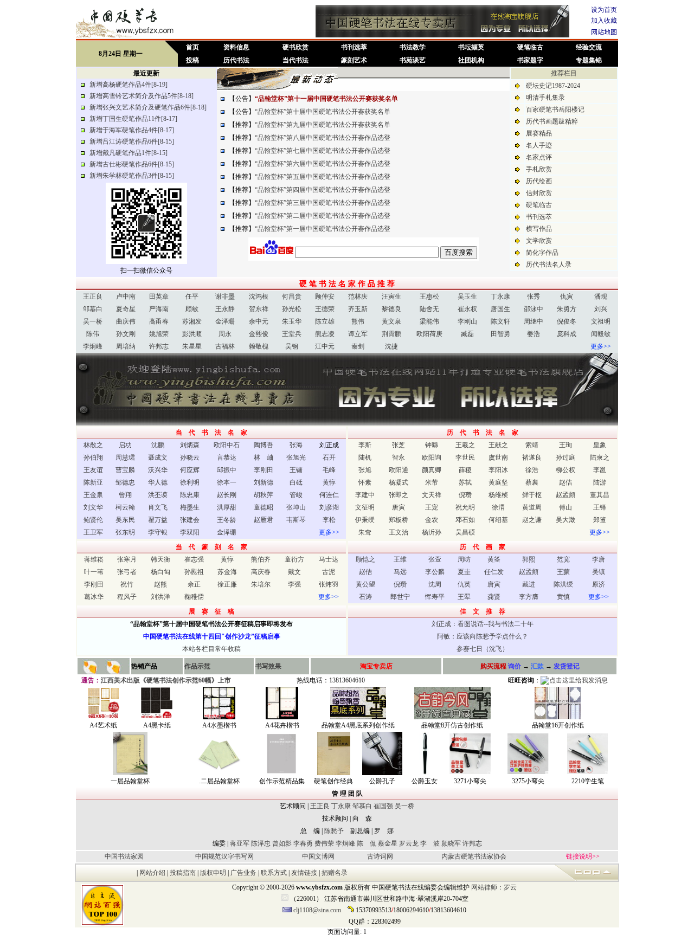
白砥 (296, 482)
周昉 (464, 559)
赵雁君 (263, 520)
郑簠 (599, 520)
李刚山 (467, 321)
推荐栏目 (564, 73)
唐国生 (500, 309)
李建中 (365, 495)
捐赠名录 (335, 872)
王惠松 (429, 296)
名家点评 (539, 157)
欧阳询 (431, 457)
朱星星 (192, 346)
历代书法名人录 (548, 264)
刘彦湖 (329, 507)
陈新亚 (93, 482)
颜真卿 (431, 470)
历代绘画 (539, 181)
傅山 (565, 507)
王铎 (599, 507)
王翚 (464, 597)
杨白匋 (160, 572)
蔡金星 (387, 843)
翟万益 (158, 520)
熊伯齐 (261, 559)
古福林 (225, 346)
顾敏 (191, 309)
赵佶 (565, 482)
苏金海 (227, 572)
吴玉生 (467, 296)
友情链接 (303, 872)
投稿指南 (183, 872)
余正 (194, 584)
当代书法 (295, 60)
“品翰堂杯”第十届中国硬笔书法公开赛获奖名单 (322, 111)
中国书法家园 (124, 856)
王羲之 (465, 445)
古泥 (328, 572)
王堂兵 (291, 334)
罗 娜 (384, 831)
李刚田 (263, 470)
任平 (191, 296)
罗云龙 (409, 843)
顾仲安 (325, 296)
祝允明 (465, 507)
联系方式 (274, 872)
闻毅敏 (601, 334)
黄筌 (493, 559)
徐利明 (190, 482)
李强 (294, 584)
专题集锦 (589, 60)
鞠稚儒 (194, 597)
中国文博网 (318, 856)
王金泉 (93, 495)
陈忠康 (190, 495)
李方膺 (528, 597)
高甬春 (159, 321)
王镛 (296, 470)
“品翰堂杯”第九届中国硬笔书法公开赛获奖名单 (322, 124)
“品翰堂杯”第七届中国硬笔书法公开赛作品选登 (322, 150)
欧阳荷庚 (429, 334)
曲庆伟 (126, 321)
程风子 (127, 597)
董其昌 (599, 495)
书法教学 (413, 47)
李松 (329, 520)
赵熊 (160, 584)
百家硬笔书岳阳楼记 (555, 109)
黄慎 (563, 597)
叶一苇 (94, 572)
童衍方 (294, 559)
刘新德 (263, 482)
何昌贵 (291, 296)
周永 (225, 334)
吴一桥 (92, 321)
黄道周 (532, 507)
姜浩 (533, 334)
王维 (400, 559)
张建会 (190, 520)
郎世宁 (400, 597)
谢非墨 (225, 296)
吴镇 (598, 572)
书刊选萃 (354, 47)
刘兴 (600, 309)
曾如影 (282, 843)
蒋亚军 (239, 843)
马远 (400, 572)
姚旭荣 (159, 334)
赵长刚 (226, 495)
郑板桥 (398, 520)
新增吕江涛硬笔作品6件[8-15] (131, 141)
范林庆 (358, 296)
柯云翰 (125, 507)
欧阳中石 (227, 445)
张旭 (364, 470)
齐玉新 (358, 309)
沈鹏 (157, 445)
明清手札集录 (545, 97)
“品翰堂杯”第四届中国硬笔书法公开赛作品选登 (322, 190)
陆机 (364, 457)
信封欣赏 (539, 193)
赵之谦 (532, 520)
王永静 (225, 309)
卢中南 (126, 296)
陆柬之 (599, 457)
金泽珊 (225, 321)
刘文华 (93, 507)
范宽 (563, 559)
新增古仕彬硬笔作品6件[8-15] (131, 164)
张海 (296, 445)
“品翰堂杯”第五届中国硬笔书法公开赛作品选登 (322, 177)
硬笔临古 (530, 47)
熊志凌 (325, 334)
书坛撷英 (471, 47)
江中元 (325, 346)
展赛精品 (539, 133)
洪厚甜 (226, 507)
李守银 (158, 532)
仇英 (464, 584)
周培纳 (126, 346)
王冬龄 (226, 520)
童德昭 (263, 507)
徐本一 (226, 482)
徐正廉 (227, 584)
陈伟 (92, 334)
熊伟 (357, 321)
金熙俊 (258, 334)
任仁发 (494, 572)
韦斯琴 (296, 520)
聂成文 (158, 457)
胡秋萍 (263, 495)
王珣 (565, 445)
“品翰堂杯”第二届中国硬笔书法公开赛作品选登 (322, 216)
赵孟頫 (565, 495)
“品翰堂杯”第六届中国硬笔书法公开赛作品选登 (322, 163)
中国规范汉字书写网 (224, 856)
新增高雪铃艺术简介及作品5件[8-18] (141, 96)
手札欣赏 (539, 169)
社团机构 (471, 60)
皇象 (599, 445)
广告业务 (243, 872)
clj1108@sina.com (317, 910)
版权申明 (214, 872)
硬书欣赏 (295, 47)
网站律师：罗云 (494, 887)
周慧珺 (125, 457)
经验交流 (589, 47)
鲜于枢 (532, 495)
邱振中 (226, 470)
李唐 (598, 559)
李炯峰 (92, 346)
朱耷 (364, 532)
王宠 (431, 507)
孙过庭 (565, 457)
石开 (329, 457)
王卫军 (93, 532)
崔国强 (383, 806)
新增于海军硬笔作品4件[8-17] (131, 130)
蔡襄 (531, 482)
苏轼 (465, 482)
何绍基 (498, 520)
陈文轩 (500, 321)
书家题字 (530, 60)
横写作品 (539, 229)
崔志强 (194, 559)
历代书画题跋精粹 (552, 121)
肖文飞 (158, 507)
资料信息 (236, 47)
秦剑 (357, 346)
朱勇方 (566, 309)
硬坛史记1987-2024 (553, 85)
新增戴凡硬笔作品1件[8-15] (128, 153)
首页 (192, 47)
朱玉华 (291, 321)
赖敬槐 (258, 346)
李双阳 (190, 532)
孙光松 (291, 309)
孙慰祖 (194, 572)
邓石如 (465, 520)
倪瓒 (465, 495)
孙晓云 (190, 457)
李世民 (465, 457)
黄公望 (365, 584)
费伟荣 (324, 843)
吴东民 (125, 520)
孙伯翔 (93, 457)
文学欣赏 (539, 240)
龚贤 (493, 597)
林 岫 (263, 457)
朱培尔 (261, 584)
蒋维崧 (94, 559)
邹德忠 (125, 482)
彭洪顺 (192, 334)
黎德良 (391, 309)
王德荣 (325, 309)
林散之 (93, 445)
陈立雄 (325, 321)
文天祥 (431, 495)
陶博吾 (263, 445)
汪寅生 (391, 296)
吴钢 (291, 346)
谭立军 (358, 334)
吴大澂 (565, 520)
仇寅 (566, 296)
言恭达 (226, 457)
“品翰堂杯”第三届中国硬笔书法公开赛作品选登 (322, 203)
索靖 (531, 445)
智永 (398, 457)
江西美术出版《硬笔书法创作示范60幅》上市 (170, 680)
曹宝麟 (125, 470)
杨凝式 (398, 482)
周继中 (533, 321)
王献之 (498, 445)
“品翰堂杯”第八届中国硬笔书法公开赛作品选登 (322, 137)
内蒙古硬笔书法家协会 (473, 856)
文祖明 (601, 321)
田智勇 (500, 334)
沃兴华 (158, 470)
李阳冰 (498, 470)
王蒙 (563, 572)
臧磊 (467, 334)
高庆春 (261, 572)
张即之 (398, 495)
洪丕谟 (158, 495)
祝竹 (126, 584)
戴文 (294, 572)
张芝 (398, 445)
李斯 (364, 445)
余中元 (258, 321)
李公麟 (435, 572)
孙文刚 (126, 334)
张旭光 (296, 457)
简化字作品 (542, 252)
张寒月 (127, 559)
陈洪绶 (563, 584)
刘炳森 (190, 445)
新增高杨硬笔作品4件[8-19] (128, 84)
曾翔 (125, 495)
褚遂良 (532, 457)
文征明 (365, 507)
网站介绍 (152, 872)
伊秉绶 (365, 520)
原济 (598, 584)
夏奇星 (126, 309)
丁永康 (500, 296)
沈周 (434, 584)
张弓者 (127, 572)
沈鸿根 (258, 296)
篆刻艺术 (354, 60)
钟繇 (431, 445)
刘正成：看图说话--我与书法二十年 (483, 624)
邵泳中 (533, 309)
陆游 (599, 482)
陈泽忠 (260, 843)
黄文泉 (391, 321)
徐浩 (531, 470)
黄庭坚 (498, 482)
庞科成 (566, 334)
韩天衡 (160, 559)
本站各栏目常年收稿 (211, 649)
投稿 (192, 60)
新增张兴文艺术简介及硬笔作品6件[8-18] (148, 107)
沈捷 (391, 346)
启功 (125, 445)
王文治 (398, 532)
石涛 (365, 597)
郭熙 (528, 559)
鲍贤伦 (93, 520)
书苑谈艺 (413, 60)
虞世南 (498, 457)
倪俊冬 (566, 321)
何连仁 (329, 495)
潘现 (600, 296)
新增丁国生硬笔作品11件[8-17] (133, 119)
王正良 (92, 296)
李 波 (430, 843)
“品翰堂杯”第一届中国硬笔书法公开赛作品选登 (322, 229)
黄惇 (329, 482)
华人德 (158, 482)
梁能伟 (429, 321)
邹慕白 (92, 309)
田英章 (159, 296)
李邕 (599, 470)
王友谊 (93, 470)
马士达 (328, 559)
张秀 (533, 296)
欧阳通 (398, 470)
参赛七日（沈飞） (483, 649)
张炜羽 (328, 584)
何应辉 (190, 470)
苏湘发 (192, 321)
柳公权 (565, 470)
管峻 (296, 495)
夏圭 (464, 572)
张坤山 (296, 507)
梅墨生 (190, 507)
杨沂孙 (431, 532)
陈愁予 (334, 831)
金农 (431, 520)
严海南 (159, 309)
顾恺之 (365, 559)
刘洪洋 (160, 597)
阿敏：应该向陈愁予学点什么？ (482, 636)
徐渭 (498, 507)
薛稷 (465, 470)
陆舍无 (429, 309)
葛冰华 (94, 597)
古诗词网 (380, 856)
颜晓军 (451, 843)
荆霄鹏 (391, 334)
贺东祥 (258, 309)
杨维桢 (498, 495)
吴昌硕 (465, 532)
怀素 (364, 482)
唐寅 (398, 507)
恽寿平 (435, 597)
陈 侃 (366, 843)
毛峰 (329, 470)
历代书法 (236, 60)
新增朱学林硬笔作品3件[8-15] (131, 175)
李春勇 (303, 843)
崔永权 (467, 309)
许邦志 (159, 346)
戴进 (528, 584)
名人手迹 (539, 145)
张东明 (125, 532)
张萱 (434, 559)
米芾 (431, 482)
